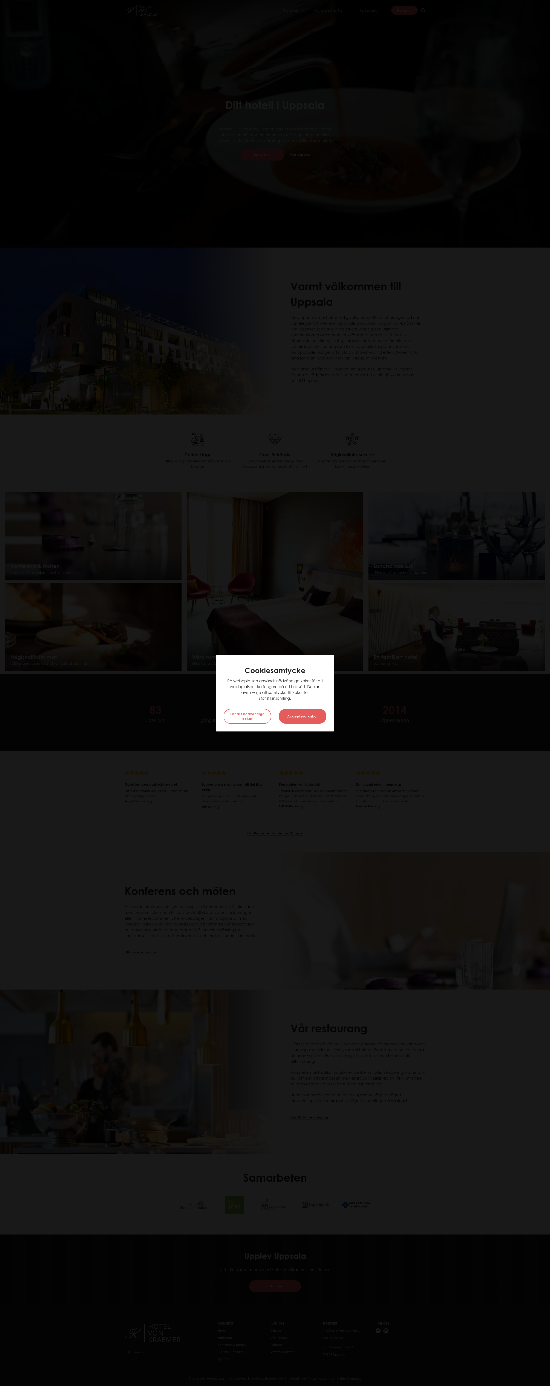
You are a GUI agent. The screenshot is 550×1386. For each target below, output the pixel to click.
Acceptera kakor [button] (302, 716)
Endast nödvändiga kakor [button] (247, 716)
